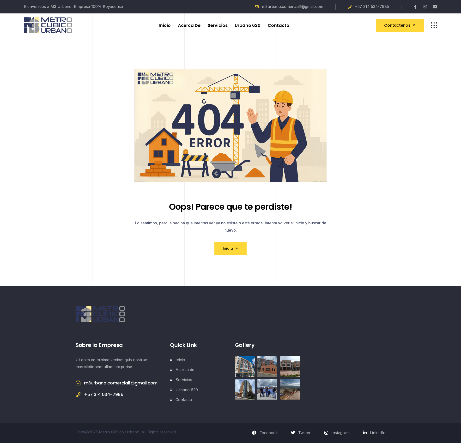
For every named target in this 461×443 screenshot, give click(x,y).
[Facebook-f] (415, 7)
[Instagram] (425, 7)
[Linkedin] (435, 7)
